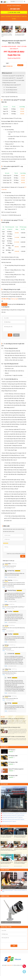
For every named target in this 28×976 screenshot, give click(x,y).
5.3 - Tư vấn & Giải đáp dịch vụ (10, 92)
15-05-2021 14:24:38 (12, 601)
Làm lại (16, 335)
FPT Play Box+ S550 (12, 755)
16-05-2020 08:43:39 (10, 630)
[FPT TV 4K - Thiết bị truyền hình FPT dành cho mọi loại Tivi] (7, 831)
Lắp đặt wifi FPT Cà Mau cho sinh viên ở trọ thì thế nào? (6, 35)
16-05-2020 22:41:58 (12, 641)
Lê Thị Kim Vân (14, 653)
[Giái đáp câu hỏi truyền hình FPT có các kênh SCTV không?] (20, 857)
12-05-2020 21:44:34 (12, 666)
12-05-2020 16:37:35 (10, 650)
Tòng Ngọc (13, 611)
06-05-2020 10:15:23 (10, 674)
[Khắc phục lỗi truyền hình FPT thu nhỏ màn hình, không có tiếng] (7, 844)
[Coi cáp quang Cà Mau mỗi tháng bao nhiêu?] (20, 29)
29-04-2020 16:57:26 (12, 711)
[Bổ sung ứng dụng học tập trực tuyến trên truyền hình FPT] (7, 857)
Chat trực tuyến (14, 298)
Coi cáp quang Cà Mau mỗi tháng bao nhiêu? (20, 35)
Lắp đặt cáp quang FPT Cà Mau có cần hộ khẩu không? (13, 736)
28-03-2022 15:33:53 (10, 567)
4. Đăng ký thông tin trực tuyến (9, 82)
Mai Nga (12, 703)
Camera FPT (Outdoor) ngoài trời (15, 769)
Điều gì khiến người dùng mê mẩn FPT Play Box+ (12, 817)
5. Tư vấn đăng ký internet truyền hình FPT (11, 85)
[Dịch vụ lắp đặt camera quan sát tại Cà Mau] (14, 910)
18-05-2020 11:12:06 (10, 608)
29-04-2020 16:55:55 (10, 700)
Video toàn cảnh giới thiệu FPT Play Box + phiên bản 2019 (14, 813)
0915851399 (15, 9)
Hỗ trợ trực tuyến (14, 12)
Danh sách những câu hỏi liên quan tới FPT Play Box (13, 819)
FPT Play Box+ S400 (12, 775)
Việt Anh (12, 677)
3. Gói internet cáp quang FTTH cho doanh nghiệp (13, 80)
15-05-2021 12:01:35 (10, 587)
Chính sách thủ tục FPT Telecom (9, 821)
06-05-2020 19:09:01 (12, 693)
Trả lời (3, 567)
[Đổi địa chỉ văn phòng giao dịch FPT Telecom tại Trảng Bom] (14, 799)
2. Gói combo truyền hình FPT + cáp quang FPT (12, 78)
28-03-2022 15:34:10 (12, 577)
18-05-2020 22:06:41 (12, 622)
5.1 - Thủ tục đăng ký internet (10, 87)
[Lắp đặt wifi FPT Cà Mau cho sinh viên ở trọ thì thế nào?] (7, 29)
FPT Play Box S (11, 749)
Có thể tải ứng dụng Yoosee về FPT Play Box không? (13, 815)
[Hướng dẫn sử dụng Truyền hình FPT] (20, 844)
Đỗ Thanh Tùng (14, 570)
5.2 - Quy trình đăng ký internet (10, 89)
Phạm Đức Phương (14, 590)
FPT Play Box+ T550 (12, 762)
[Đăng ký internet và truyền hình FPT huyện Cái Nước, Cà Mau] (14, 880)
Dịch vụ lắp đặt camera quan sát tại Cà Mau (11, 922)
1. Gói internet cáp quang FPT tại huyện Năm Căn (13, 75)
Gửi (10, 335)
